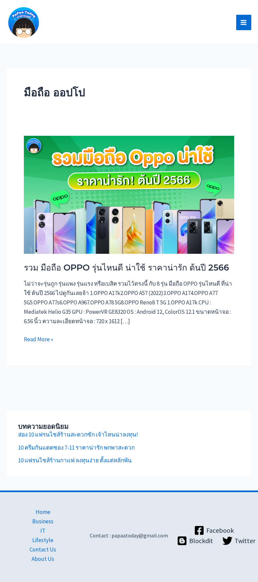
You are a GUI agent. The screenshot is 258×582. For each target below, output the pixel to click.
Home (43, 512)
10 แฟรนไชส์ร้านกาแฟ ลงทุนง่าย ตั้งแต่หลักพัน (75, 460)
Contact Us (43, 549)
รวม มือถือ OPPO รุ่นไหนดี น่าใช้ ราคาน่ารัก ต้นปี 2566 (126, 268)
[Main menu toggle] (244, 22)
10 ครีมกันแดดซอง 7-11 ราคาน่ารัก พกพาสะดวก (76, 447)
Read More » (38, 339)
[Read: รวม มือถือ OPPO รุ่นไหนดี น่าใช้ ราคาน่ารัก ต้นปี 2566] (129, 194)
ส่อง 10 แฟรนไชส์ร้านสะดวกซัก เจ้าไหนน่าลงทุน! (78, 434)
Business (42, 521)
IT (42, 530)
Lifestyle (42, 540)
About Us (43, 559)
